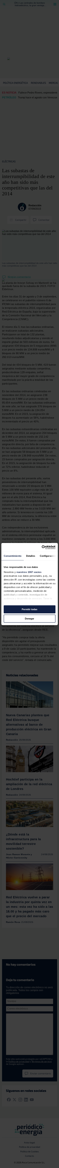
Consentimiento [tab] (12, 556)
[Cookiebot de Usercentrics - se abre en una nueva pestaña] (42, 547)
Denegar (29, 618)
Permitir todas (29, 609)
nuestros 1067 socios (29, 572)
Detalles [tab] (30, 556)
